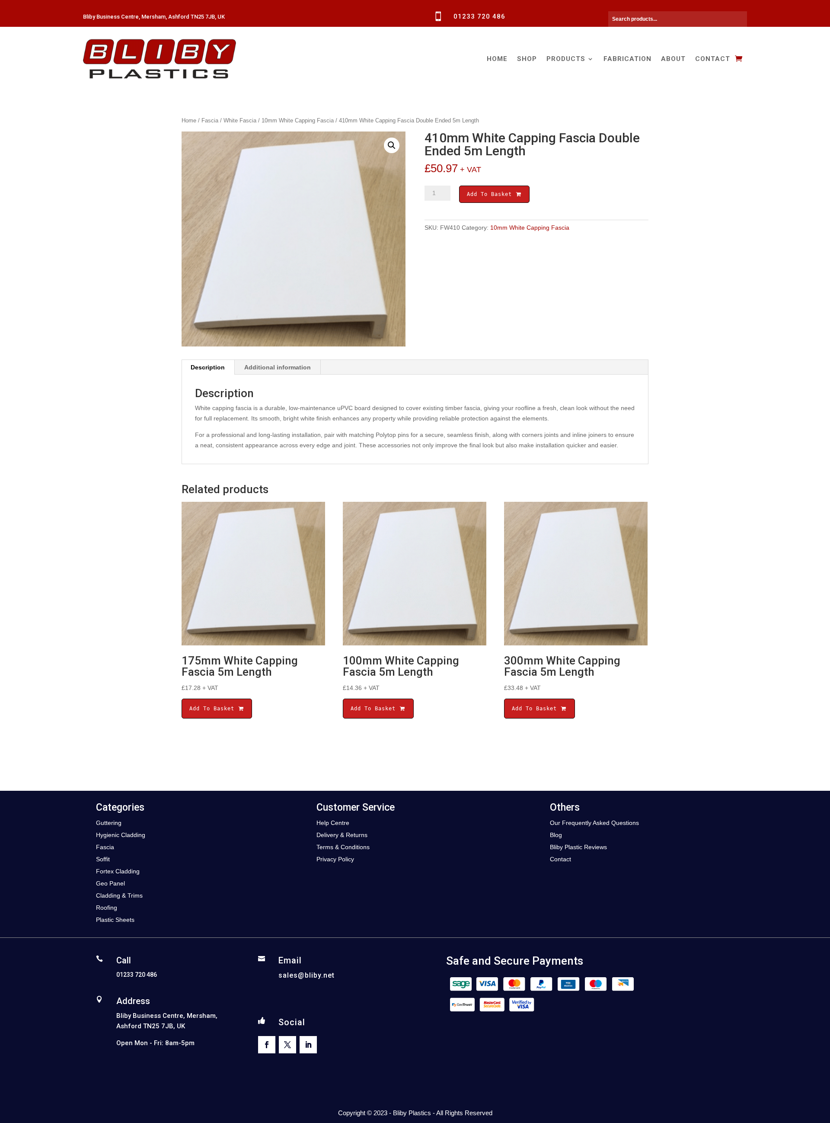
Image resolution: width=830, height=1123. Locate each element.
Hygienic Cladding (120, 834)
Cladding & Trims (119, 895)
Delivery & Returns (341, 834)
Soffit (103, 859)
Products (565, 59)
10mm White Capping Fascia (298, 120)
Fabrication (627, 59)
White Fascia (239, 120)
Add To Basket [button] (213, 709)
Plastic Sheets (115, 919)
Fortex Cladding (118, 871)
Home (497, 59)
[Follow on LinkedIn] (308, 1044)
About (673, 59)
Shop (527, 59)
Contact (712, 59)
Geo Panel (110, 883)
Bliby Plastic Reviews (578, 847)
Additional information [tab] (277, 367)
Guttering (108, 822)
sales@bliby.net (306, 975)
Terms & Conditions (343, 847)
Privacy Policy (335, 859)
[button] (391, 145)
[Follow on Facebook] (266, 1044)
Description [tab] (208, 367)
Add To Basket (491, 194)
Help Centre (332, 822)
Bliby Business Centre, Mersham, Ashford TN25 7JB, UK (154, 16)
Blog (556, 834)
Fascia (209, 120)
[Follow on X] (287, 1044)
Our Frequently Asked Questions (594, 822)
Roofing (106, 907)
